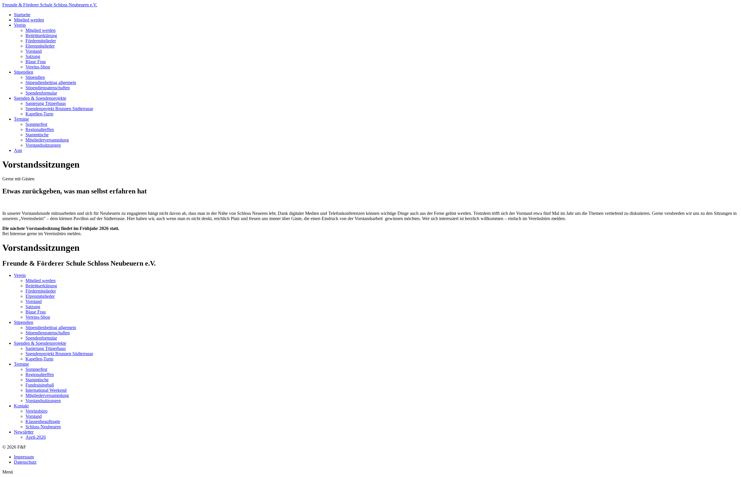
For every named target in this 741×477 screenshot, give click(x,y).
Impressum (24, 456)
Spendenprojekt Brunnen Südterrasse (59, 108)
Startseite (22, 14)
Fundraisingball (39, 384)
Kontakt (21, 405)
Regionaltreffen (39, 129)
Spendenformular (41, 92)
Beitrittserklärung (41, 35)
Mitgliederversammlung (47, 139)
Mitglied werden (29, 19)
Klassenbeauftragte (42, 421)
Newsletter (24, 431)
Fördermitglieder (40, 40)
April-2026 (35, 437)
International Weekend (46, 390)
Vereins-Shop (37, 66)
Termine (21, 119)
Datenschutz (25, 462)
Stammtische (37, 134)
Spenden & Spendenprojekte (40, 98)
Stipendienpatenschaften (47, 87)
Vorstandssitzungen (43, 145)
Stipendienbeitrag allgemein (50, 82)
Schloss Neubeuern (43, 426)
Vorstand (33, 51)
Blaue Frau (35, 61)
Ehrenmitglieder (40, 45)
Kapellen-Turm (39, 113)
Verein (20, 25)
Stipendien (23, 72)
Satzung (32, 56)
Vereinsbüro (36, 411)
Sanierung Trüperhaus (45, 103)
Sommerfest (36, 124)
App (18, 150)
